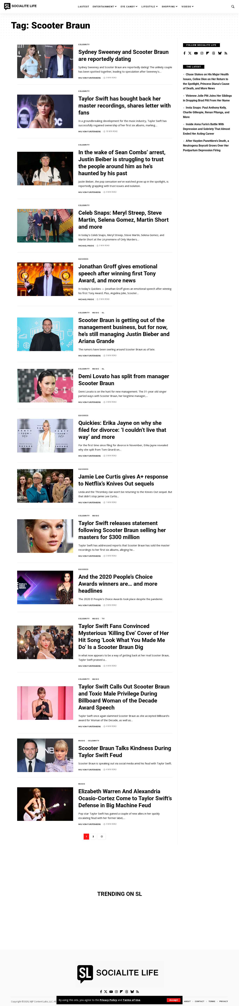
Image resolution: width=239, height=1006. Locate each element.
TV (103, 619)
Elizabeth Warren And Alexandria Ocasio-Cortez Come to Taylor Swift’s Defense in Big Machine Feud (125, 798)
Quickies (83, 259)
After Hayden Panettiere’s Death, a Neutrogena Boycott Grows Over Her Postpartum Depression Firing (206, 145)
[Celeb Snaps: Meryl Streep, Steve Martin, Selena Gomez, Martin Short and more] (45, 225)
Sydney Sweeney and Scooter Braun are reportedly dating (123, 55)
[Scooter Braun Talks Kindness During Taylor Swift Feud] (45, 755)
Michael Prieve (86, 246)
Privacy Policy (108, 1000)
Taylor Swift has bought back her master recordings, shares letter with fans (124, 105)
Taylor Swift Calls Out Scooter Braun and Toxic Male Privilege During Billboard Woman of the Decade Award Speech (124, 697)
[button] (173, 1000)
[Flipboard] (208, 53)
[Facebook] (184, 53)
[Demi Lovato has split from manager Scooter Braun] (45, 385)
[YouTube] (196, 53)
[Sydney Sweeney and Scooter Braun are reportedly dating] (45, 61)
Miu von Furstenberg (89, 78)
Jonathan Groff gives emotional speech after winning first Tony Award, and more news (117, 273)
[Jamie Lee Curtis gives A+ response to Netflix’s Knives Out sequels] (45, 486)
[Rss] (226, 53)
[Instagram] (202, 53)
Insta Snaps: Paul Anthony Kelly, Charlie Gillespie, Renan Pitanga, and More (206, 112)
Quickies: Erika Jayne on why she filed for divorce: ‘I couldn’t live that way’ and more (122, 430)
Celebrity (84, 44)
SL (103, 313)
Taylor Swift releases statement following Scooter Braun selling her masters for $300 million (122, 530)
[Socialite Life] (20, 6)
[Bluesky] (219, 53)
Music (95, 313)
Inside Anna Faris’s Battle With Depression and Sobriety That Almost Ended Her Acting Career (206, 129)
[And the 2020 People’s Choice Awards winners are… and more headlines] (45, 587)
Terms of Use (131, 1000)
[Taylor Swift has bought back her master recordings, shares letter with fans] (45, 111)
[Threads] (214, 53)
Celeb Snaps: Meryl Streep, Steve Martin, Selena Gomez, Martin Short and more (123, 219)
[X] (190, 53)
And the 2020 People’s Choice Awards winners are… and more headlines (117, 583)
